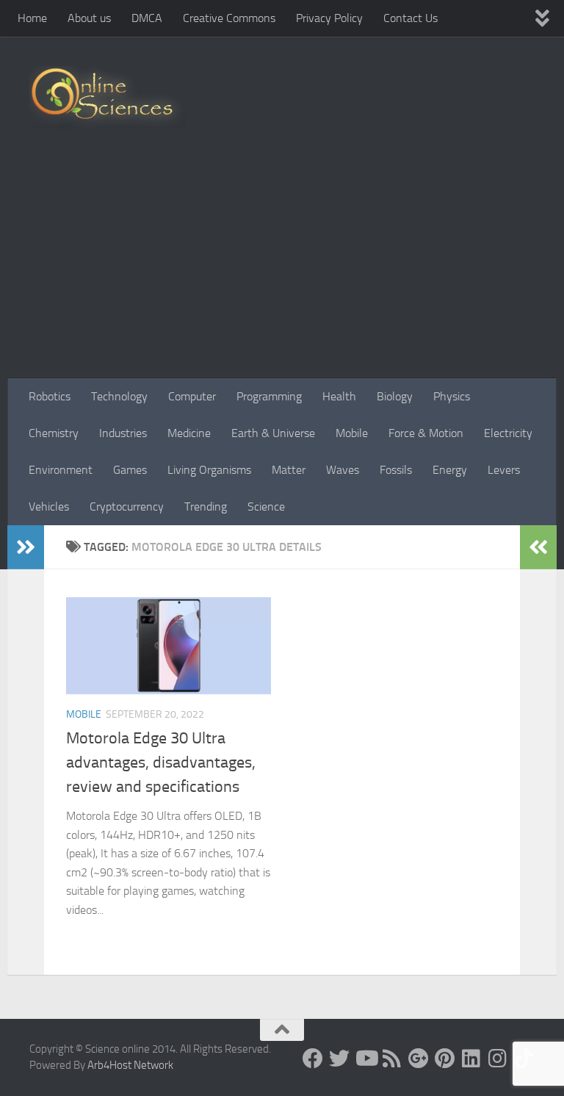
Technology (119, 396)
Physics (451, 396)
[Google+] (418, 1058)
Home (32, 18)
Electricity (508, 433)
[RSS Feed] (392, 1058)
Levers (504, 470)
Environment (61, 470)
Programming (269, 396)
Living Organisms (209, 470)
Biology (395, 396)
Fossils (396, 470)
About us (89, 18)
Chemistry (54, 433)
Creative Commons (229, 18)
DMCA (146, 18)
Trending (205, 506)
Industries (123, 433)
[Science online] (313, 1058)
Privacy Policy (329, 18)
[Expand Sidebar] (25, 547)
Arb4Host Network (130, 1065)
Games (130, 470)
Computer (192, 396)
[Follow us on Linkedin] (471, 1058)
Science (266, 506)
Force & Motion (425, 433)
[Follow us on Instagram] (498, 1058)
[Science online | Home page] (107, 97)
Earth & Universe (273, 433)
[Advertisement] (282, 268)
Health (339, 396)
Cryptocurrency (127, 506)
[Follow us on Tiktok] (524, 1058)
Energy (450, 470)
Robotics (49, 396)
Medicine (189, 433)
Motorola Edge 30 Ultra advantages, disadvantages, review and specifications (161, 762)
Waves (342, 470)
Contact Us (410, 18)
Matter (289, 470)
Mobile (352, 433)
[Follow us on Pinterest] (445, 1058)
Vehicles (49, 506)
